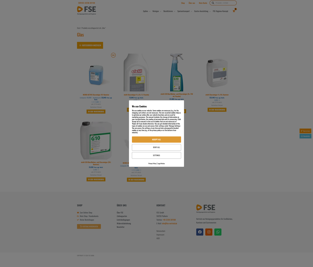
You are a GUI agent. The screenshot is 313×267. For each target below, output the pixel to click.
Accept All (156, 139)
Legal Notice (161, 163)
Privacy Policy (152, 163)
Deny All (156, 147)
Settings (156, 155)
